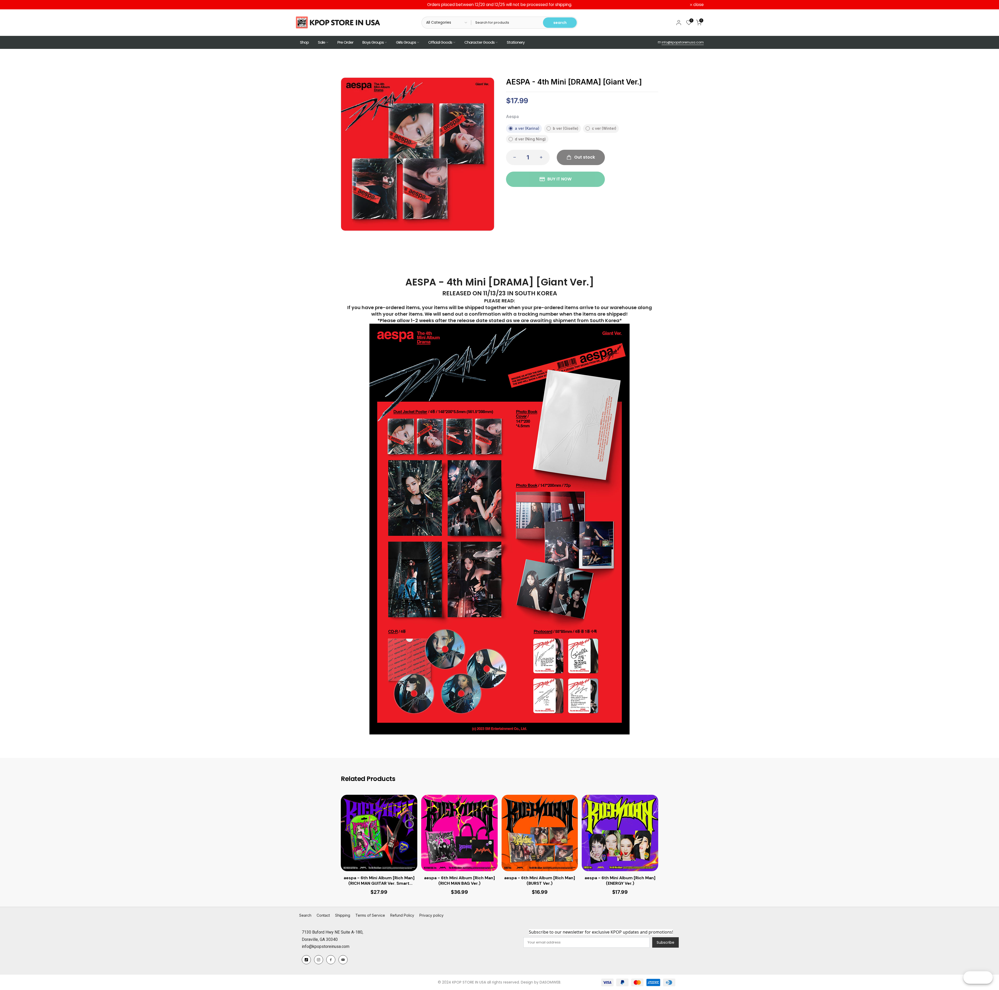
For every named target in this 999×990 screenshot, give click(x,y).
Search (305, 915)
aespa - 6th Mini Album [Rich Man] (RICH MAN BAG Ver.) (459, 880)
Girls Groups (406, 42)
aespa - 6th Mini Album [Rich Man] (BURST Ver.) (539, 880)
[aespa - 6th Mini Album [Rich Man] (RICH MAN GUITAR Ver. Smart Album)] (379, 833)
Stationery (515, 42)
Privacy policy (431, 915)
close (303, 5)
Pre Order (345, 42)
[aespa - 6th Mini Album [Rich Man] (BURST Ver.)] (540, 833)
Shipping (342, 915)
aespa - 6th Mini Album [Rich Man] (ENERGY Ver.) (620, 880)
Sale (321, 42)
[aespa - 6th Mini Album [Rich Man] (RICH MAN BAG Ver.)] (459, 833)
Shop (304, 42)
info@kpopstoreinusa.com (683, 42)
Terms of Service (370, 915)
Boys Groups (373, 42)
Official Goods (440, 42)
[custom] (306, 959)
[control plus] (543, 157)
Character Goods (479, 42)
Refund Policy (402, 915)
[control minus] (513, 157)
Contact (323, 915)
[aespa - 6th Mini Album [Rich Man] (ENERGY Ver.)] (620, 833)
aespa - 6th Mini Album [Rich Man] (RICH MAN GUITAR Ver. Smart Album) (379, 880)
